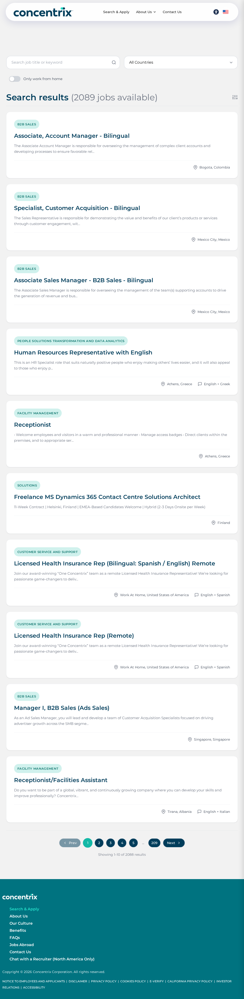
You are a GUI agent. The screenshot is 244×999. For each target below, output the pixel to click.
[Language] (225, 12)
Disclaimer (78, 981)
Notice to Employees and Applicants (33, 981)
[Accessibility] (216, 12)
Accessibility (34, 987)
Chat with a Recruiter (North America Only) (52, 959)
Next (171, 843)
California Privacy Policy (190, 981)
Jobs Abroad (22, 945)
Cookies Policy (133, 981)
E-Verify (157, 981)
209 (154, 843)
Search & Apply (116, 12)
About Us (144, 12)
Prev (73, 843)
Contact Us (172, 12)
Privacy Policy (104, 981)
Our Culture (21, 923)
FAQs (15, 937)
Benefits (18, 930)
